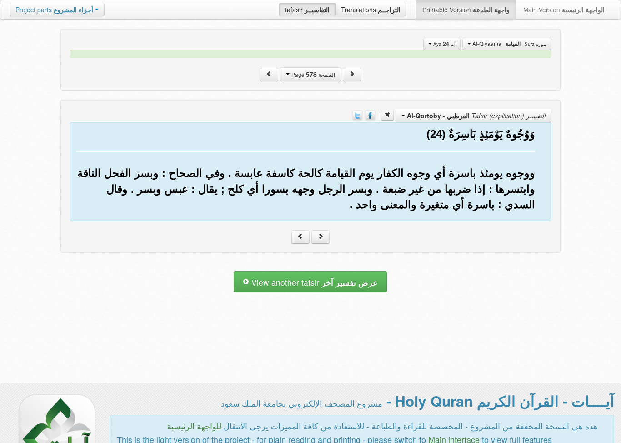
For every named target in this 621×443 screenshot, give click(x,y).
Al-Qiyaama (508, 44)
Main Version (564, 9)
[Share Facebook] (370, 114)
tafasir (307, 9)
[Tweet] (357, 114)
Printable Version (466, 9)
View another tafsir (313, 282)
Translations (371, 9)
